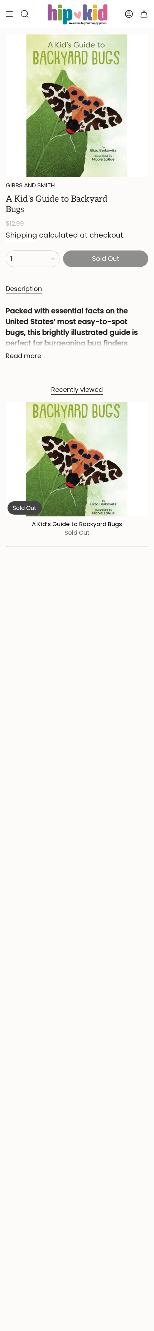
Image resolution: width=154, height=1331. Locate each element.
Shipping (21, 235)
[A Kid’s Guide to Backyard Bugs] (77, 459)
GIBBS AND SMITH (30, 185)
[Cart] (143, 14)
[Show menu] (9, 14)
